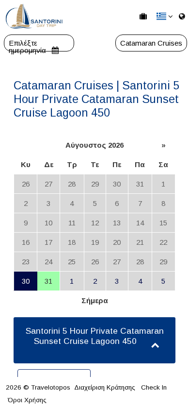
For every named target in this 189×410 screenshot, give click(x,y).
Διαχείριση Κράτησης (104, 387)
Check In (154, 387)
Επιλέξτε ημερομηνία (28, 43)
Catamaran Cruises (151, 43)
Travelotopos (50, 387)
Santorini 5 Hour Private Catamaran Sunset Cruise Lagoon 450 (95, 336)
